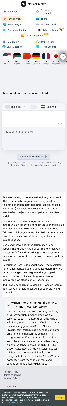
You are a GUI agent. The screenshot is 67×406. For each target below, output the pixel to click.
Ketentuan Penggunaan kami (43, 165)
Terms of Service (12, 374)
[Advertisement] (33, 77)
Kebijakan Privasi (15, 402)
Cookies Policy (11, 378)
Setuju (59, 397)
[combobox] (5, 107)
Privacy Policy (11, 371)
